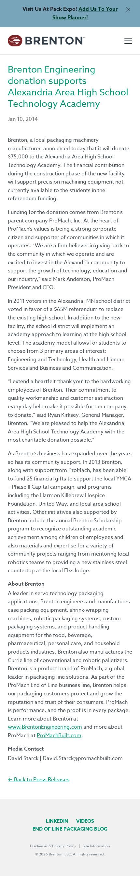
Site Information (96, 846)
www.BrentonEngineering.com (45, 727)
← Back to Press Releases (38, 780)
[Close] (128, 9)
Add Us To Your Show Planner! (85, 13)
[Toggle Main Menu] (128, 41)
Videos (85, 821)
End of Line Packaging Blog (70, 828)
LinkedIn (57, 821)
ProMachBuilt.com (59, 735)
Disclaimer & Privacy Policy (53, 846)
